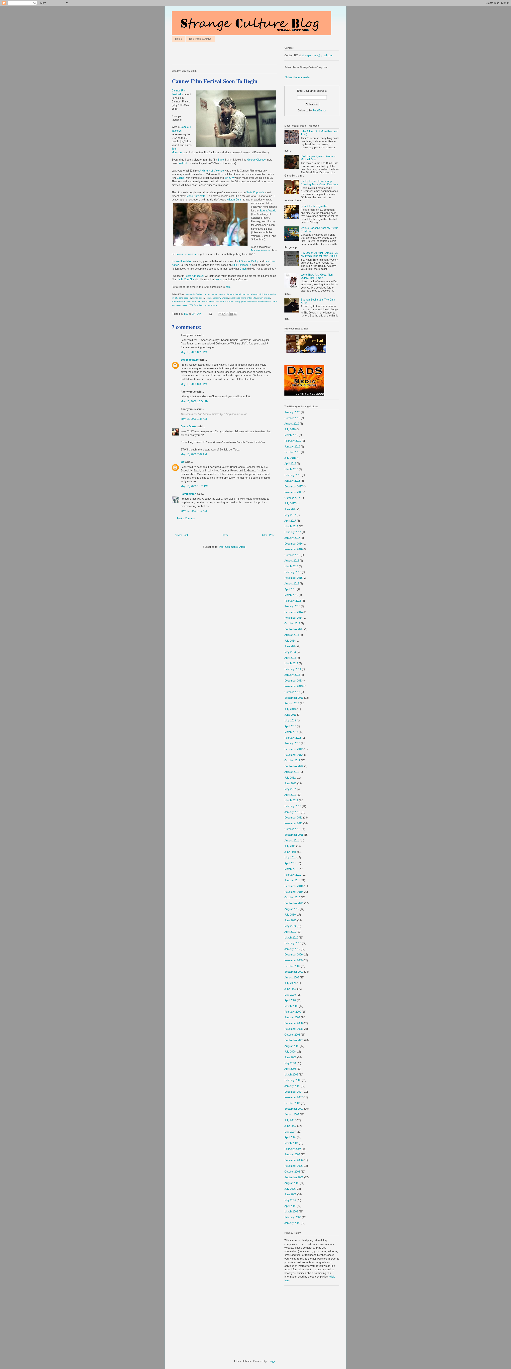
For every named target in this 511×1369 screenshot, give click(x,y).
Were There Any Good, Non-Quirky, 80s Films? (317, 276)
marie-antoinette (248, 298)
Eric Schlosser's (242, 264)
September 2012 (293, 766)
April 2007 (290, 1137)
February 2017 (292, 532)
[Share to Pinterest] (235, 314)
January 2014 (292, 674)
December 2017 (293, 486)
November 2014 (293, 617)
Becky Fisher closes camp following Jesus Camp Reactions (320, 183)
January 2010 (292, 948)
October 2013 (292, 691)
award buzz (234, 298)
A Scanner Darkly (249, 261)
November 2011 (293, 823)
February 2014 (292, 669)
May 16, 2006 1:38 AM (194, 418)
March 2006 (291, 1211)
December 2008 (293, 1023)
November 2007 (293, 1097)
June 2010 (290, 920)
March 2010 (291, 937)
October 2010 (292, 897)
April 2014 (290, 657)
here (228, 286)
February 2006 (292, 1217)
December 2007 (293, 1091)
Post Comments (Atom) (232, 546)
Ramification (188, 493)
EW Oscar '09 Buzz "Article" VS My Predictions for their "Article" (319, 254)
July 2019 (290, 429)
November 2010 (293, 891)
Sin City (229, 177)
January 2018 (292, 480)
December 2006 (293, 1160)
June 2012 (290, 783)
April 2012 (290, 794)
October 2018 (292, 452)
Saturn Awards (267, 210)
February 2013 (292, 737)
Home (178, 39)
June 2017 (290, 509)
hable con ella (264, 301)
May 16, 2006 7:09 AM (194, 454)
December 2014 (293, 612)
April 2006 (290, 1205)
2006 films (193, 305)
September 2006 (293, 1177)
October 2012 (292, 760)
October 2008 (292, 1034)
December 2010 (293, 886)
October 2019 (292, 418)
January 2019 (292, 446)
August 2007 (291, 1114)
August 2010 (291, 909)
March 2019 (291, 435)
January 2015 (292, 606)
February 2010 (292, 943)
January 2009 (292, 1017)
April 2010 (290, 931)
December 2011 (293, 817)
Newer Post (181, 535)
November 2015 (293, 577)
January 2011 (292, 880)
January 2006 (292, 1222)
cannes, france (210, 294)
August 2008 (291, 1046)
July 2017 (290, 503)
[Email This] (220, 314)
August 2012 (291, 771)
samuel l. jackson (226, 294)
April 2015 (290, 589)
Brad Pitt (182, 163)
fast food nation (193, 301)
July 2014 (290, 640)
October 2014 (292, 623)
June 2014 (290, 646)
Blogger (272, 1361)
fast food (220, 301)
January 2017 (292, 537)
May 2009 (290, 994)
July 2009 (290, 983)
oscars (208, 298)
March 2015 (291, 594)
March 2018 (291, 469)
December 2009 (293, 954)
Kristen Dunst (234, 199)
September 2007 (293, 1108)
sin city (175, 298)
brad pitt (246, 294)
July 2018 (290, 457)
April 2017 (290, 520)
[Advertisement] (218, 54)
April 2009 (290, 1000)
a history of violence (260, 294)
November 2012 (293, 754)
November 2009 (293, 960)
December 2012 (293, 749)
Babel (221, 159)
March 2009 (291, 1006)
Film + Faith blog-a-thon (314, 206)
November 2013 (293, 686)
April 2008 (290, 1068)
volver (178, 305)
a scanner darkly (232, 301)
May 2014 (290, 652)
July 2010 (290, 914)
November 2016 (293, 549)
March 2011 (291, 868)
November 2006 (293, 1165)
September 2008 (293, 1040)
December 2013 (293, 680)
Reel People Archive (200, 39)
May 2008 (290, 1063)
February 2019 (292, 440)
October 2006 (292, 1171)
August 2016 (291, 560)
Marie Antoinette (260, 250)
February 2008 (292, 1080)
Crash (243, 268)
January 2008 (292, 1085)
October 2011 (292, 828)
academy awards (220, 298)
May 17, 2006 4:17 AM (194, 510)
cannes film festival (193, 294)
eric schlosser (208, 301)
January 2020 (292, 412)
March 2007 (291, 1143)
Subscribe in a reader (297, 77)
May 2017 (290, 515)
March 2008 (291, 1074)
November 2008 (293, 1028)
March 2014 (291, 663)
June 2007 (290, 1125)
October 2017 (292, 497)
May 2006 (290, 1200)
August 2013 (291, 703)
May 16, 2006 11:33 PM (194, 486)
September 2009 (293, 971)
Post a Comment (186, 518)
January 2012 (292, 811)
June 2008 (290, 1057)
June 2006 (290, 1194)
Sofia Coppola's (255, 192)
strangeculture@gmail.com (317, 55)
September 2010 (293, 903)
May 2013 (290, 720)
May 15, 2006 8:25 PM (194, 352)
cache (273, 294)
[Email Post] (210, 313)
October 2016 (292, 555)
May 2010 (290, 926)
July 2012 (290, 777)
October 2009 (292, 966)
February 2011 (292, 874)
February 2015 (292, 600)
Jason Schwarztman (187, 254)
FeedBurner (319, 110)
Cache (180, 177)
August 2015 (291, 583)
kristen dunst (198, 298)
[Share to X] (228, 314)
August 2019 (291, 423)
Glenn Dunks (189, 426)
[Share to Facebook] (231, 314)
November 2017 (293, 492)
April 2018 (290, 463)
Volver (218, 279)
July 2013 (290, 709)
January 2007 (292, 1154)
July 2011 (289, 846)
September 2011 (293, 834)
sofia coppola (185, 298)
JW (182, 461)
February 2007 (292, 1148)
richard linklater (178, 301)
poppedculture (190, 359)
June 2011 (290, 851)
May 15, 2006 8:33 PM (194, 384)
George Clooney (256, 159)
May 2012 (290, 789)
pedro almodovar (248, 301)
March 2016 (291, 566)
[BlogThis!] (224, 314)
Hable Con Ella (185, 279)
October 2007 (292, 1103)
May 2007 (290, 1131)
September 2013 (293, 697)
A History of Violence (212, 170)
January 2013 (292, 743)
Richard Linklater (182, 261)
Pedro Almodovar (194, 275)
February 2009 (292, 1011)
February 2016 (292, 572)
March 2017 (291, 526)
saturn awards (263, 298)
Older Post (268, 535)
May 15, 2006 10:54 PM (194, 401)
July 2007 (290, 1120)
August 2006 (291, 1183)
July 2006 (290, 1188)
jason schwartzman (208, 305)
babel (238, 294)
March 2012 (291, 800)
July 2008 (290, 1051)
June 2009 (290, 988)
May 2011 (290, 857)
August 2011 (291, 840)
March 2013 (291, 731)
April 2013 (290, 726)
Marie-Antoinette (195, 195)
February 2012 (292, 806)
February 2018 (292, 475)
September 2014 (293, 629)
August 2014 (291, 634)
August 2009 (291, 977)
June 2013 (290, 714)
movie (184, 305)
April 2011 (290, 863)
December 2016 (293, 543)
